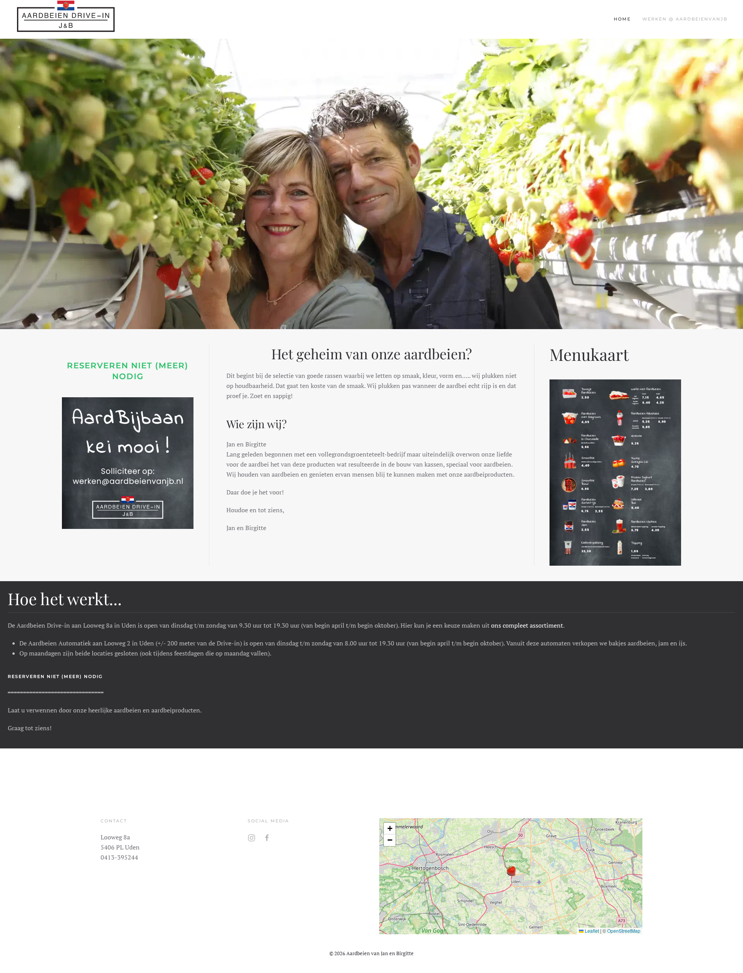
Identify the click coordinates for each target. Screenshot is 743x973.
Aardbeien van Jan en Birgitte (380, 953)
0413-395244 (119, 857)
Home (622, 19)
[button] (511, 870)
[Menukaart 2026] (615, 470)
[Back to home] (65, 19)
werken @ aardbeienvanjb (685, 19)
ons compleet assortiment (527, 625)
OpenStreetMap (623, 930)
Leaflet (591, 930)
